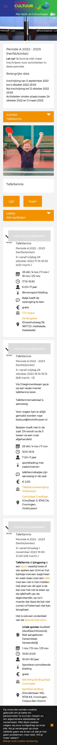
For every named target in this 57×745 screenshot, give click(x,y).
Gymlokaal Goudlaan (35, 496)
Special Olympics (35, 620)
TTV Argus (28, 312)
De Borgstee (29, 318)
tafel (47, 578)
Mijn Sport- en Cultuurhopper (32, 14)
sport (24, 566)
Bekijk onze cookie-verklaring (20, 741)
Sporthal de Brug (32, 689)
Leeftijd (10, 213)
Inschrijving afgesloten (29, 236)
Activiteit (11, 114)
